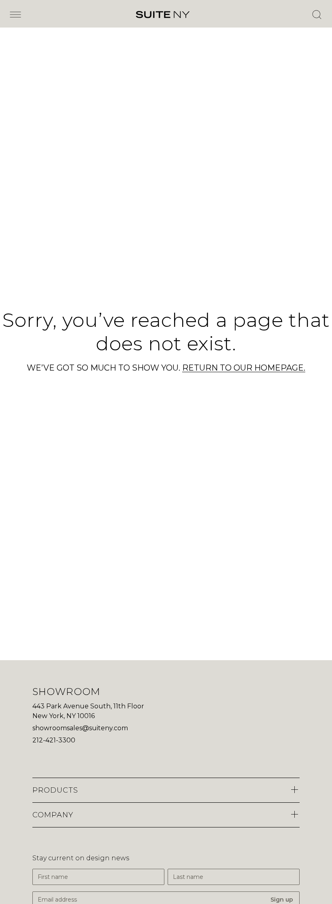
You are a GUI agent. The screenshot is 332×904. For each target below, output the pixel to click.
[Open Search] (316, 14)
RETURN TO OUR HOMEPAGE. (243, 368)
